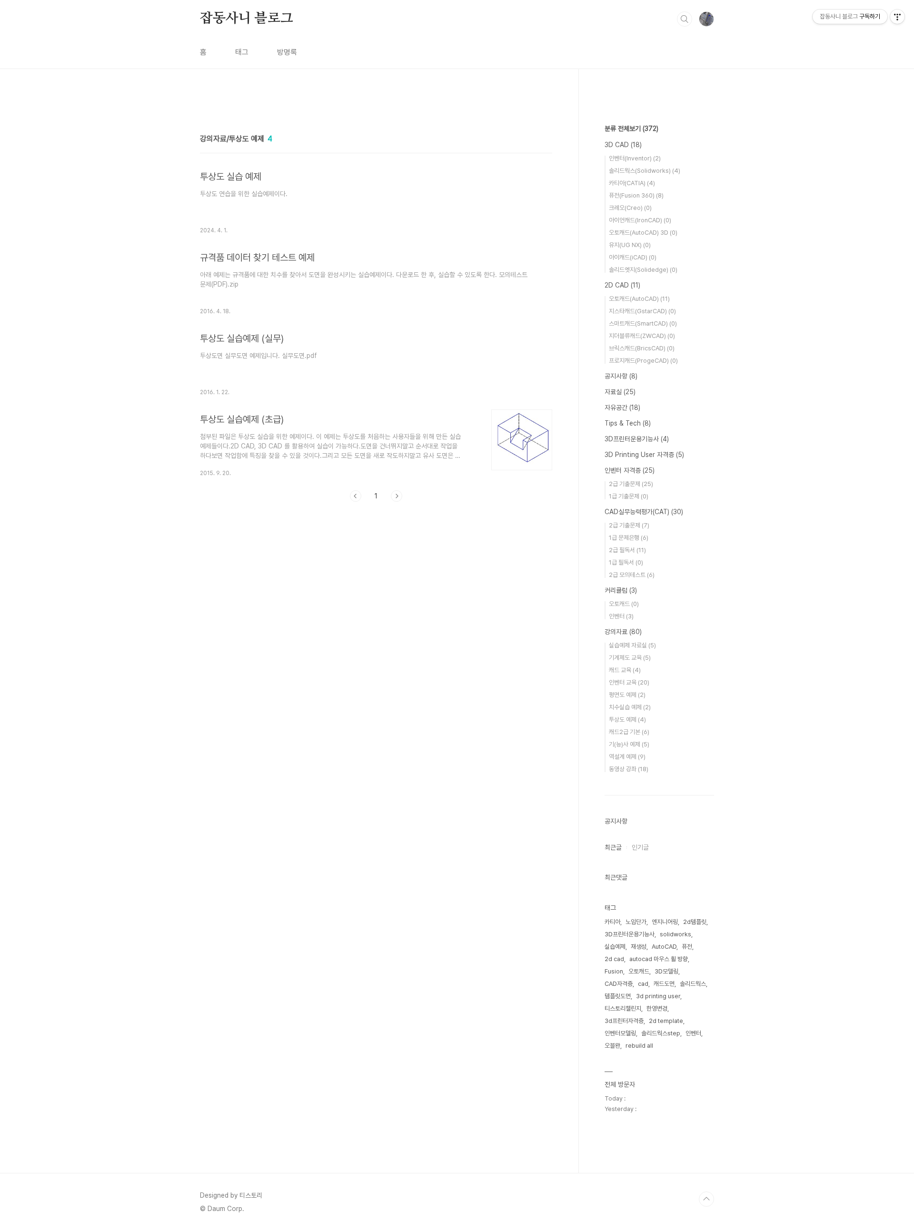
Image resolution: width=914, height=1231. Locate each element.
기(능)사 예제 (629, 744)
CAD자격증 (619, 983)
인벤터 (621, 616)
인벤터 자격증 (630, 470)
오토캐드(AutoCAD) (639, 298)
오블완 (612, 1045)
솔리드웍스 (693, 983)
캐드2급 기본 (629, 731)
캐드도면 (664, 983)
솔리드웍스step (660, 1033)
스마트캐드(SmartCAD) (643, 323)
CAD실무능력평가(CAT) (644, 512)
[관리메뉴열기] (897, 17)
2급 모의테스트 (632, 574)
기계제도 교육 (630, 657)
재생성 (638, 946)
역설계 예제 (627, 756)
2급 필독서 (627, 550)
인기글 (640, 847)
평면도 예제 (627, 694)
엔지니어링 (665, 921)
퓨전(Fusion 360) (636, 195)
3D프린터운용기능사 (637, 439)
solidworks (675, 934)
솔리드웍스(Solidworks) (644, 170)
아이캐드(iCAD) (632, 257)
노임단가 (636, 921)
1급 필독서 (626, 562)
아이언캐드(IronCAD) (640, 220)
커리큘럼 (621, 590)
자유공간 (622, 407)
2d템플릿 (694, 921)
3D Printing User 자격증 (644, 454)
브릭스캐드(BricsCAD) (642, 348)
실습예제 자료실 (632, 645)
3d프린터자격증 (624, 1020)
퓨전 (687, 946)
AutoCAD (664, 946)
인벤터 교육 (629, 682)
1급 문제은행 (628, 537)
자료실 (620, 392)
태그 (241, 52)
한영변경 (656, 1008)
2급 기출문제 (631, 483)
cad (643, 983)
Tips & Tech (628, 423)
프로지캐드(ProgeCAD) (643, 360)
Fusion (614, 971)
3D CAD (623, 145)
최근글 (613, 847)
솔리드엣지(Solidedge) (643, 269)
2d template (666, 1020)
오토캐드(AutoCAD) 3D (643, 232)
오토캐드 (624, 603)
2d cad (614, 959)
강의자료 (623, 631)
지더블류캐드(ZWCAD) (642, 335)
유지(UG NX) (630, 244)
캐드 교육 (625, 670)
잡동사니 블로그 (246, 18)
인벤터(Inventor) (635, 158)
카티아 (612, 921)
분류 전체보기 (631, 128)
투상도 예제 (627, 719)
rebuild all (639, 1045)
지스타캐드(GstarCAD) (642, 311)
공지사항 (621, 376)
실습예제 (615, 946)
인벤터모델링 (620, 1033)
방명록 (287, 52)
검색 (684, 19)
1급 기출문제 (628, 496)
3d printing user (658, 996)
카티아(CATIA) (632, 183)
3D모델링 (666, 971)
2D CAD (622, 285)
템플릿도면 (618, 996)
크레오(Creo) (630, 207)
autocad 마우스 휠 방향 (658, 959)
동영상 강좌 (628, 769)
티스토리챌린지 (623, 1008)
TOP (706, 1199)
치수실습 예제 (630, 707)
